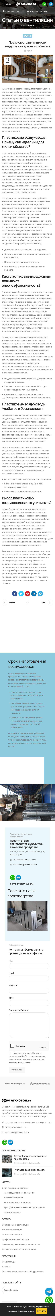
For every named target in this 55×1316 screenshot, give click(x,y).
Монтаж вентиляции (12, 1230)
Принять (41, 1311)
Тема (11, 998)
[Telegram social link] (40, 593)
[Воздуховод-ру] (40, 1083)
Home (23, 25)
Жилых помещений (13, 1197)
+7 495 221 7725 (29, 860)
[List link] (27, 1127)
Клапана (6, 1266)
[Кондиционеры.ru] (15, 1083)
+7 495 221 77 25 (11, 11)
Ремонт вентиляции (12, 1234)
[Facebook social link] (14, 593)
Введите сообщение (19, 1010)
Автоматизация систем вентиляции (19, 1249)
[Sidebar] (3, 398)
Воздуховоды (8, 1262)
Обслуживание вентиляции (15, 1225)
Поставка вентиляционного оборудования (23, 1271)
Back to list (27, 602)
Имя (11, 961)
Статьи (31, 25)
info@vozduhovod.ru (38, 11)
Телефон (13, 985)
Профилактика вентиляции (15, 1239)
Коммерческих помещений (17, 1202)
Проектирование (12, 1212)
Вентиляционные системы (15, 1188)
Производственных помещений (19, 1193)
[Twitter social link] (21, 593)
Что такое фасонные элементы (29, 1169)
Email (11, 973)
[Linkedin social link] (34, 593)
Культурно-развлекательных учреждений (24, 1207)
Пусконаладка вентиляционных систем (21, 1244)
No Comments (34, 1163)
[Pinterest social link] (27, 593)
